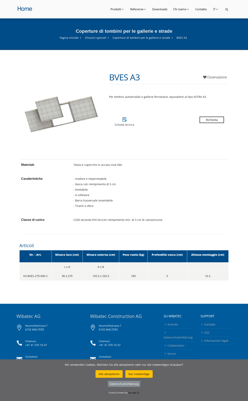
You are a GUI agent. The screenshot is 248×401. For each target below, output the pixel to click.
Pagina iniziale (69, 38)
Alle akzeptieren (109, 374)
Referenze (136, 9)
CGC (207, 332)
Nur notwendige (139, 374)
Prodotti (115, 9)
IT (214, 9)
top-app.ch (133, 392)
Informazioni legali (216, 340)
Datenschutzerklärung (178, 337)
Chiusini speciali (95, 38)
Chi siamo (179, 9)
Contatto (201, 9)
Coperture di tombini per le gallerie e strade (141, 38)
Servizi (171, 353)
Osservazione (216, 77)
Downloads (159, 9)
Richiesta (212, 120)
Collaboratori (175, 345)
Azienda (172, 324)
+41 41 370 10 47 (36, 345)
